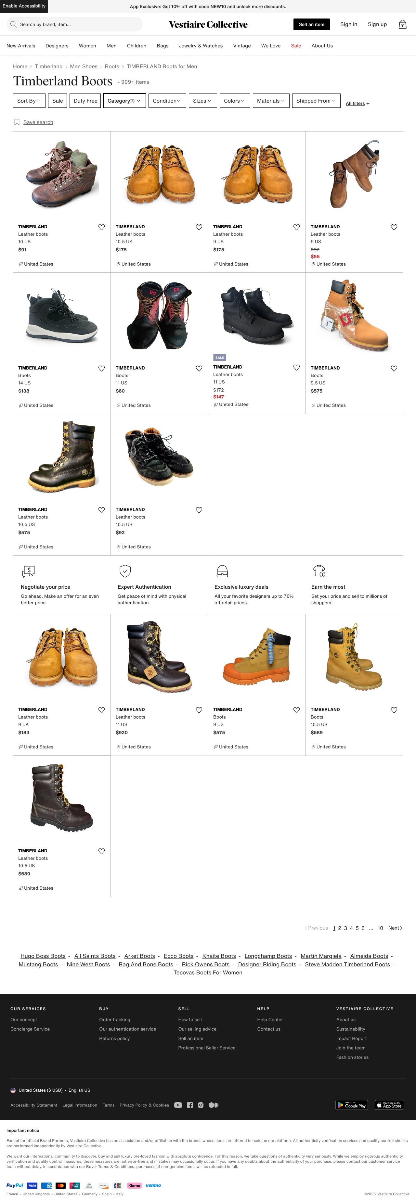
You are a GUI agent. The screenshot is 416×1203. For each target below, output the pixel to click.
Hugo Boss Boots (43, 956)
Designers (57, 45)
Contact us (269, 1029)
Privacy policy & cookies (144, 1105)
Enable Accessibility (24, 6)
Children (137, 45)
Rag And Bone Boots (146, 964)
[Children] (151, 45)
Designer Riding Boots (267, 964)
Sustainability (350, 1029)
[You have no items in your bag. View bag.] (402, 24)
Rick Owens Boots (206, 964)
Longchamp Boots (268, 956)
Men (112, 45)
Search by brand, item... (45, 24)
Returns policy (114, 1038)
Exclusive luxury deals (241, 587)
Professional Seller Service (206, 1048)
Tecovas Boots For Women (208, 973)
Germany (90, 1194)
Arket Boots (139, 956)
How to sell (190, 1019)
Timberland (48, 66)
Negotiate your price (46, 587)
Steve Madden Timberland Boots (347, 964)
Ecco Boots (179, 956)
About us (346, 1019)
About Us (322, 45)
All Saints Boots (95, 956)
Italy (120, 1194)
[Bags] (173, 45)
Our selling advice (197, 1029)
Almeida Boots (369, 956)
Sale (296, 45)
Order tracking (114, 1019)
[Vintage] (256, 45)
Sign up (377, 24)
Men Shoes (84, 66)
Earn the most (328, 587)
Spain (107, 1194)
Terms (108, 1105)
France (12, 1194)
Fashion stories (352, 1057)
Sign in (349, 24)
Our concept (23, 1019)
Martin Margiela (321, 956)
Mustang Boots (38, 964)
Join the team (351, 1048)
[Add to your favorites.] (101, 227)
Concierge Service (30, 1029)
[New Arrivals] (40, 45)
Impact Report (351, 1038)
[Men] (121, 45)
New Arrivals (20, 45)
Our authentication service (127, 1029)
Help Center (270, 1019)
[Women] (101, 45)
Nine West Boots (88, 964)
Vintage (242, 45)
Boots (112, 66)
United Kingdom (36, 1194)
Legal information (79, 1105)
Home (20, 66)
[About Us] (338, 45)
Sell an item (311, 24)
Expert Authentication (144, 587)
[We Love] (286, 45)
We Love (271, 45)
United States (66, 1194)
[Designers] (73, 45)
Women (87, 45)
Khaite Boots (219, 956)
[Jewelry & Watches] (227, 45)
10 (380, 928)
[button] (402, 24)
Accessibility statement (33, 1105)
